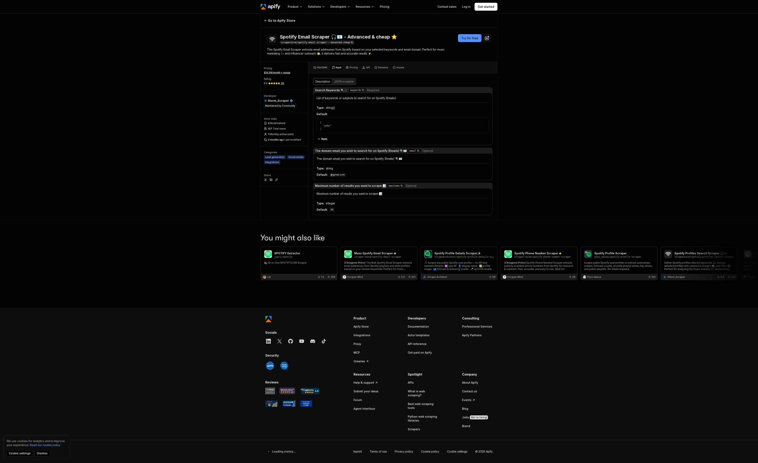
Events (466, 400)
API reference (417, 344)
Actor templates (419, 335)
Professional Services (477, 326)
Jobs (474, 417)
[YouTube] (301, 341)
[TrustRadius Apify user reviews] (289, 403)
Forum (358, 400)
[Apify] (270, 6)
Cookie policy (430, 451)
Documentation (418, 326)
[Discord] (313, 341)
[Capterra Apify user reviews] (309, 391)
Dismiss (42, 453)
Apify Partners (472, 335)
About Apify (470, 382)
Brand (466, 426)
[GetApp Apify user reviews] (270, 391)
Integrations (362, 335)
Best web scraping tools (420, 405)
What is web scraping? (416, 393)
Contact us (469, 391)
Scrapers (414, 429)
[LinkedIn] (268, 341)
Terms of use (378, 451)
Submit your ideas (366, 391)
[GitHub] (290, 341)
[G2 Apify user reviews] (271, 403)
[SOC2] (284, 365)
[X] (279, 341)
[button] (363, 90)
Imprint (357, 451)
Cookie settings (457, 451)
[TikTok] (324, 341)
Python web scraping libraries (422, 418)
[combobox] (487, 38)
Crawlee (359, 361)
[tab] (320, 67)
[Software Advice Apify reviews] (287, 391)
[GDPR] (270, 365)
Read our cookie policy (45, 445)
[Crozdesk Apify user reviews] (306, 403)
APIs (411, 382)
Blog (465, 408)
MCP (357, 352)
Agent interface (364, 408)
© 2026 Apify (484, 451)
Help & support (364, 382)
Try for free (469, 38)
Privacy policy (404, 451)
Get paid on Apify (420, 352)
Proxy (357, 344)
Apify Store (361, 326)
